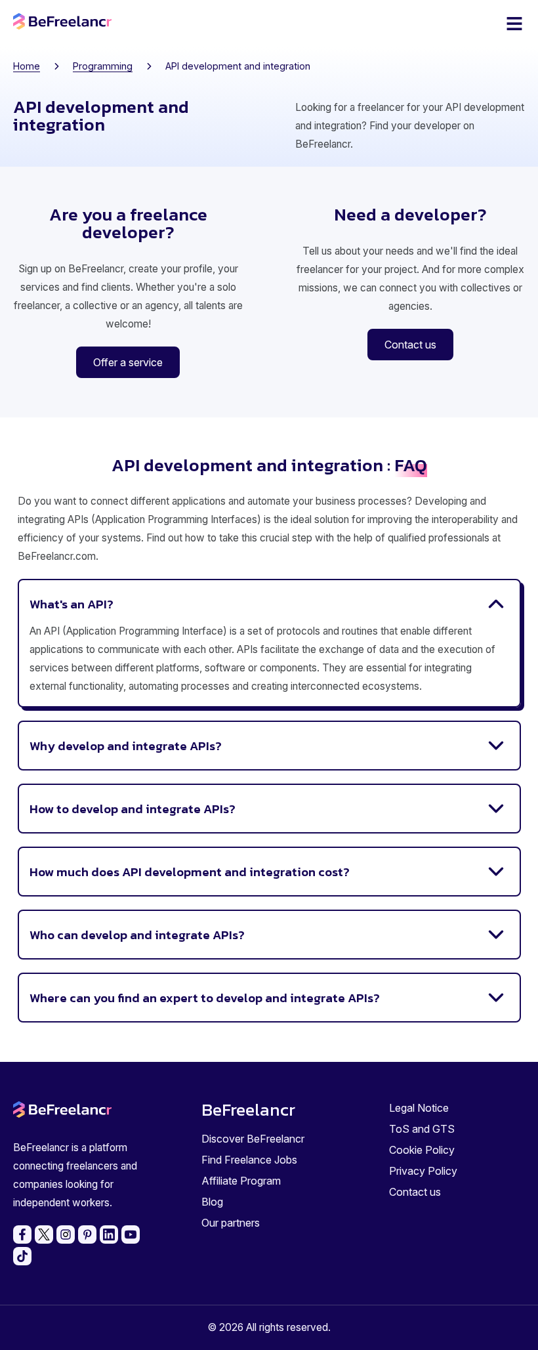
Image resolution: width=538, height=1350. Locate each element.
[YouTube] (130, 1234)
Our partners (230, 1222)
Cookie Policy (422, 1149)
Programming (103, 66)
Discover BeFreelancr (252, 1138)
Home (26, 66)
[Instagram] (66, 1234)
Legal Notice (419, 1107)
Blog (212, 1201)
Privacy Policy (423, 1170)
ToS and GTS (422, 1128)
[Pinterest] (87, 1234)
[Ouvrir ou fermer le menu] (514, 23)
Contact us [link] (410, 344)
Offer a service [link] (128, 362)
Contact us (415, 1191)
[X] (44, 1234)
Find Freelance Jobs (249, 1159)
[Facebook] (22, 1234)
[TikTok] (22, 1256)
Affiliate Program (241, 1180)
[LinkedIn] (109, 1234)
